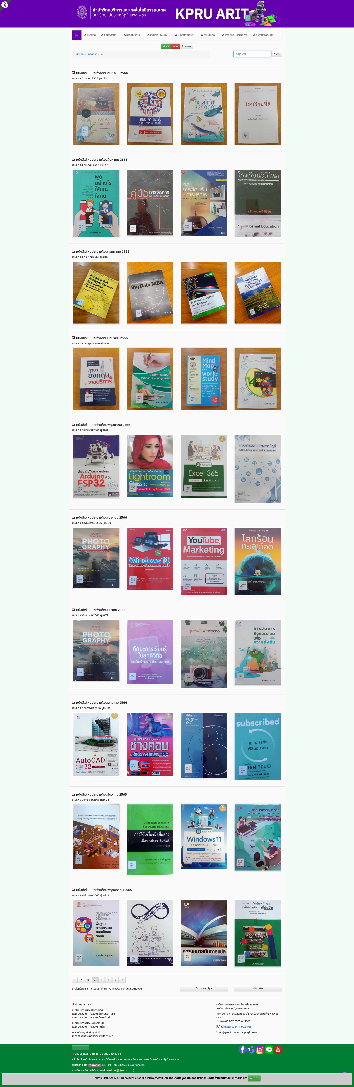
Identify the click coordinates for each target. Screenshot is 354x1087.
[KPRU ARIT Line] (269, 1049)
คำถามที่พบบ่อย (264, 35)
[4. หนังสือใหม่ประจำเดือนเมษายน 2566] (258, 561)
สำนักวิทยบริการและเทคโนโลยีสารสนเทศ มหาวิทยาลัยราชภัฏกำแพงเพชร (140, 1059)
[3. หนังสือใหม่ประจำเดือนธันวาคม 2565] (204, 837)
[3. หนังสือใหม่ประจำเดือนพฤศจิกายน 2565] (204, 933)
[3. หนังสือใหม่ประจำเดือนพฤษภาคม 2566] (204, 466)
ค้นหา (277, 54)
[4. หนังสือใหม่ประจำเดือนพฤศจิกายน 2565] (258, 933)
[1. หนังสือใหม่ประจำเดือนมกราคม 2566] (96, 744)
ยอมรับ (254, 1078)
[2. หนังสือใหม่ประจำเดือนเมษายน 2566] (150, 559)
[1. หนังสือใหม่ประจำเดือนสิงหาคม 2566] (96, 203)
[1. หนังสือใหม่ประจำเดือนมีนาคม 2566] (96, 650)
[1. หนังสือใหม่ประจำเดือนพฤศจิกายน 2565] (96, 933)
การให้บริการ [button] (133, 35)
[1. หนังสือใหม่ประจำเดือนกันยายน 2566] (96, 114)
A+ (167, 46)
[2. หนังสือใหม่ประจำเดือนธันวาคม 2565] (150, 840)
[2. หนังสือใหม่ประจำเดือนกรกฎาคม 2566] (150, 293)
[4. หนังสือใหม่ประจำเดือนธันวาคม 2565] (258, 837)
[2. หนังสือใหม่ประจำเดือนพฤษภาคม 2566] (150, 466)
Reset (187, 46)
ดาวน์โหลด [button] (209, 35)
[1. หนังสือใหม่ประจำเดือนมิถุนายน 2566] (96, 379)
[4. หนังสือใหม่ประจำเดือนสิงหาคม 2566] (258, 203)
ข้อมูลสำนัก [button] (109, 35)
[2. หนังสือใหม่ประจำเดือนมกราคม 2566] (150, 744)
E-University (203, 988)
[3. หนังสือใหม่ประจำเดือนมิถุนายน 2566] (204, 379)
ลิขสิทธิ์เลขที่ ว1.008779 (87, 1059)
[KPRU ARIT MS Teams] (251, 1049)
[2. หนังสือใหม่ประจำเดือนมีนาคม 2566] (150, 652)
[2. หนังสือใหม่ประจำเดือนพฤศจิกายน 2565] (150, 933)
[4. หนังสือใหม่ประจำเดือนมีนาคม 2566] (258, 652)
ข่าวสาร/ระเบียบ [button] (159, 35)
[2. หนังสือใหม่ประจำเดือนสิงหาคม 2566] (150, 202)
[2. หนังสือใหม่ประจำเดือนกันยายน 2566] (150, 114)
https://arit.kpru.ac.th (238, 1027)
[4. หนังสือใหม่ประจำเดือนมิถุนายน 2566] (258, 379)
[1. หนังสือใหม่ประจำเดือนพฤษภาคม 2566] (96, 466)
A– (176, 46)
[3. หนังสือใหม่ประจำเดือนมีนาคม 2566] (204, 654)
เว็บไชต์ (257, 988)
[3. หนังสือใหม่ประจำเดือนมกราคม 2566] (204, 745)
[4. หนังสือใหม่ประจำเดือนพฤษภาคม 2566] (258, 469)
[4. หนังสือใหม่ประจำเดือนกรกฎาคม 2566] (258, 293)
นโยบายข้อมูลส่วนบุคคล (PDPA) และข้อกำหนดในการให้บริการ (204, 1078)
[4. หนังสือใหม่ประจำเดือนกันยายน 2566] (258, 114)
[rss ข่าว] (73, 1054)
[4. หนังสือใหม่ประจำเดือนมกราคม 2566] (258, 746)
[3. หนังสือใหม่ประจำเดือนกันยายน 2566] (204, 114)
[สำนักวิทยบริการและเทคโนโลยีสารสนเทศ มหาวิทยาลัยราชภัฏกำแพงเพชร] (76, 35)
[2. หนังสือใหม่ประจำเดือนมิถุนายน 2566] (150, 379)
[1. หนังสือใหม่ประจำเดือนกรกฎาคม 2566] (96, 293)
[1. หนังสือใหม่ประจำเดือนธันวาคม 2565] (96, 837)
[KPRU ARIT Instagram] (260, 1049)
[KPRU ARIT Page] (242, 1049)
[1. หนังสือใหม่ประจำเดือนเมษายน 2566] (96, 558)
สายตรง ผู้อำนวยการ (236, 35)
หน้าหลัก (91, 35)
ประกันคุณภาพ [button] (185, 35)
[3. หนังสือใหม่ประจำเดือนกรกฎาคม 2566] (204, 293)
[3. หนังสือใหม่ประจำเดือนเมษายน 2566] (204, 561)
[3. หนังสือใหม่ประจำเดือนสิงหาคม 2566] (204, 203)
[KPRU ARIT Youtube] (278, 1049)
